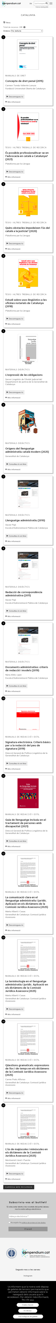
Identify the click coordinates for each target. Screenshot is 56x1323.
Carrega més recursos (18, 1187)
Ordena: (7, 31)
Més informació (14, 102)
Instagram (28, 1276)
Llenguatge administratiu (25, 520)
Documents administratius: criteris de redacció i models (26, 669)
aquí (32, 1300)
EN (31, 3)
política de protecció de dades (33, 1223)
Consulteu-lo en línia (17, 464)
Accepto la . (28, 1222)
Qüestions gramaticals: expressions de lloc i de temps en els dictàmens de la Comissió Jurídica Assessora (27, 1070)
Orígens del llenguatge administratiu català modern (27, 450)
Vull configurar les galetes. (28, 1316)
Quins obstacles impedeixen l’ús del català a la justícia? (27, 230)
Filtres (8, 22)
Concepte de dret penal (24, 81)
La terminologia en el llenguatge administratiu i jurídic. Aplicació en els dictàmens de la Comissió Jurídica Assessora (26, 986)
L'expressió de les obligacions (23, 375)
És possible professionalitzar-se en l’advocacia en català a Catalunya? (27, 156)
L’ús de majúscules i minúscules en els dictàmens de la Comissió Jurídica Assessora (26, 1152)
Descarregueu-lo (16, 96)
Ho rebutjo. (28, 1311)
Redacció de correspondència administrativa (23, 594)
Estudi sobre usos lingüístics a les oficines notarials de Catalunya (26, 303)
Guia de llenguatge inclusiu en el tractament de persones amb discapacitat (25, 823)
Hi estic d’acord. (27, 1305)
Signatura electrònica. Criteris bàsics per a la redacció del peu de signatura (28, 745)
